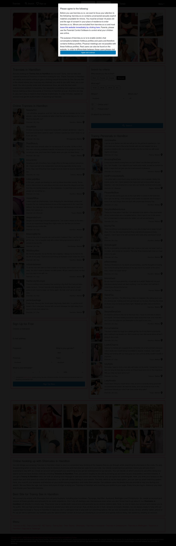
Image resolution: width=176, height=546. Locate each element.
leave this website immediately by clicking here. (80, 27)
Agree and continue (88, 52)
